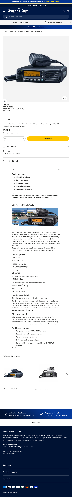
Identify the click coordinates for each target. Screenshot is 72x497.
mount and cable (18, 197)
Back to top (36, 423)
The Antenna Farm (12, 492)
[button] (67, 375)
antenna (15, 195)
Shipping (5, 133)
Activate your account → (52, 1)
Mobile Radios (20, 31)
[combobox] (36, 17)
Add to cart (48, 138)
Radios (11, 31)
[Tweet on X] (9, 161)
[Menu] (4, 11)
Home (5, 31)
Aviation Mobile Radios (34, 31)
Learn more (42, 5)
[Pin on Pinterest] (17, 161)
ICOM (11, 107)
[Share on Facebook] (13, 161)
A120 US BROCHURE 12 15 (11, 154)
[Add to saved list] (5, 101)
